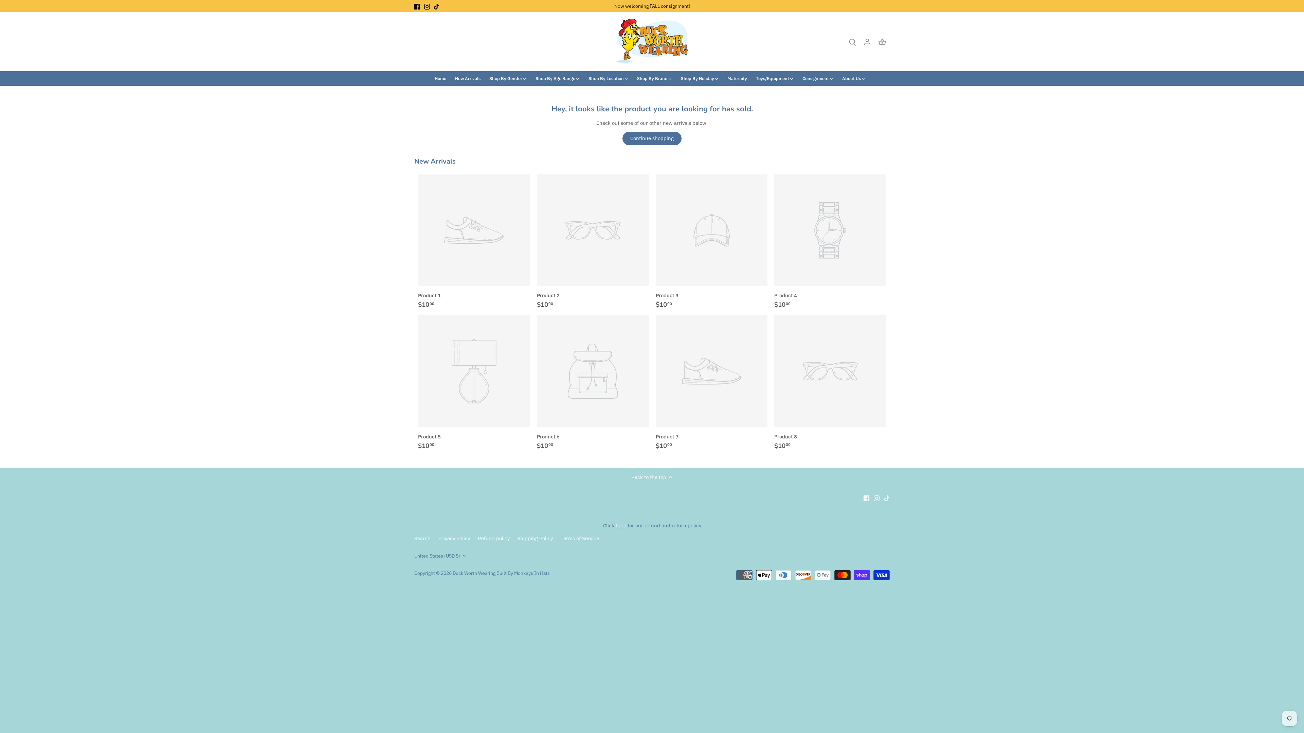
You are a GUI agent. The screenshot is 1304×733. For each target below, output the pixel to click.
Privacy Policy (454, 538)
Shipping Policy (535, 538)
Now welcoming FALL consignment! (652, 6)
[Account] (867, 41)
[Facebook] (417, 6)
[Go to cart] (882, 41)
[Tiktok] (436, 6)
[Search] (852, 41)
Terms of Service (580, 538)
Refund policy (494, 538)
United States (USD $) (437, 556)
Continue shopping (652, 138)
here (622, 525)
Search (422, 538)
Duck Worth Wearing (474, 573)
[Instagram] (427, 6)
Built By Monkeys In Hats (522, 573)
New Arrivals (435, 161)
